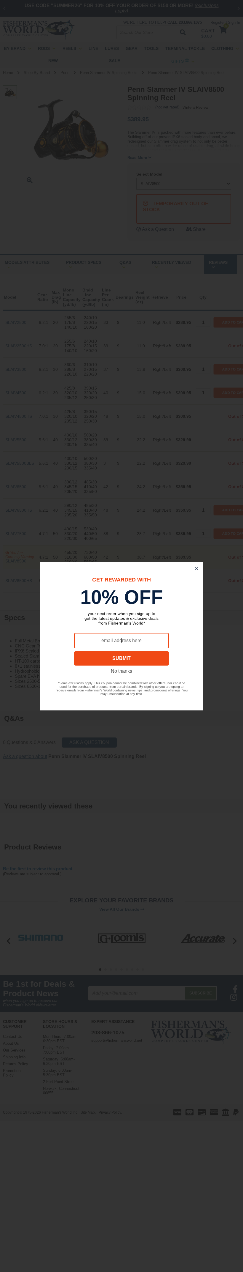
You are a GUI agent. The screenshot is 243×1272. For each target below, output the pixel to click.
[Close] (196, 568)
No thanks (121, 671)
